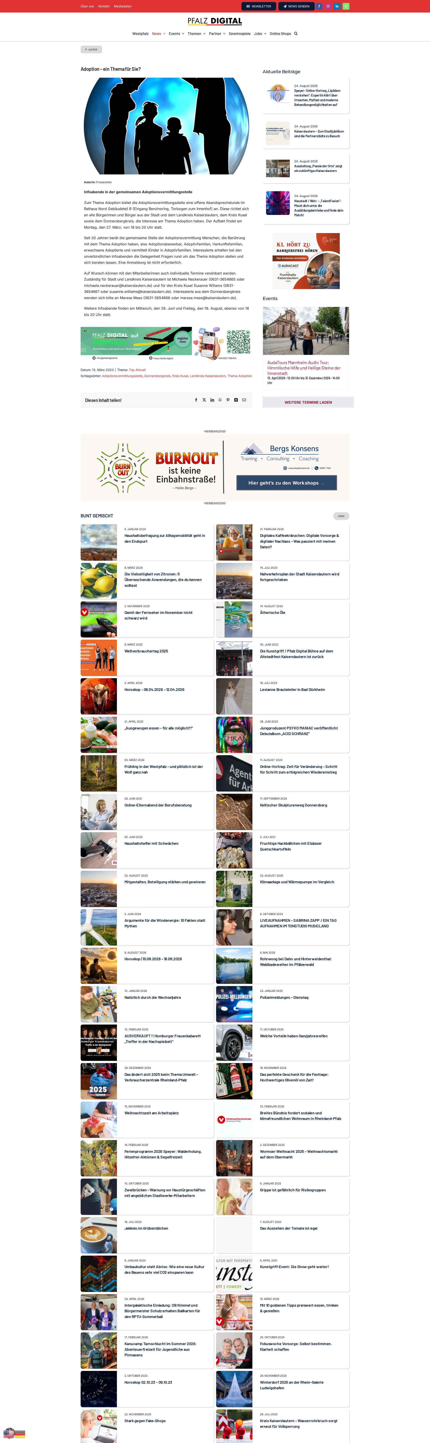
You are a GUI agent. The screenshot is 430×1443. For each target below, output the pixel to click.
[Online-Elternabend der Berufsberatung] (99, 784)
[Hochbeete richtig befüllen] (99, 1438)
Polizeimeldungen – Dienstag (284, 984)
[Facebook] (196, 400)
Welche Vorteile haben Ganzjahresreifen (294, 1023)
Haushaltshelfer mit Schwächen (151, 830)
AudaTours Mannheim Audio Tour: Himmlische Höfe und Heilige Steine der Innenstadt (303, 368)
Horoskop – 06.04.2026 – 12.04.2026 (155, 677)
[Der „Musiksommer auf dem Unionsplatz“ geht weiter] (234, 1438)
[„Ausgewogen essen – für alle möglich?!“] (99, 707)
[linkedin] (337, 6)
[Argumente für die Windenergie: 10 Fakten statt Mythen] (99, 899)
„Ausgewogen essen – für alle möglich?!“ (159, 715)
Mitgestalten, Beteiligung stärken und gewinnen (165, 869)
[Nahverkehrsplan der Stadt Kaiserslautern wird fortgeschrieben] (234, 553)
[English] (9, 1434)
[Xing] (236, 400)
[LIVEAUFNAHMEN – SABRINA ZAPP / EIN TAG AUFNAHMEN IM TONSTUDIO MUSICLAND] (234, 899)
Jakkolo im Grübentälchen (146, 1215)
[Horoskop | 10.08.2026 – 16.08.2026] (99, 938)
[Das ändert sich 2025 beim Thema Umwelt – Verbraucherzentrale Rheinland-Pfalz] (99, 1053)
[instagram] (328, 6)
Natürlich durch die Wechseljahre (153, 984)
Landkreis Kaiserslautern (208, 376)
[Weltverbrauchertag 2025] (99, 630)
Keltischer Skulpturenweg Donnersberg (293, 792)
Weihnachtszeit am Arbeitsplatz (152, 1100)
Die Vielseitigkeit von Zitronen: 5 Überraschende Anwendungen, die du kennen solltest (163, 567)
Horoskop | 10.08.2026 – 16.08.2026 (153, 946)
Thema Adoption (240, 376)
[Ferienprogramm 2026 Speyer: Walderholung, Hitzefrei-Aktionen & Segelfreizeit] (99, 1130)
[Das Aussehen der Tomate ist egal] (234, 1223)
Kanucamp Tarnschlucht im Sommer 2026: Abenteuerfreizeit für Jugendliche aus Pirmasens (161, 1337)
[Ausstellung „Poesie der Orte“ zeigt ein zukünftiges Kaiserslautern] (278, 159)
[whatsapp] (346, 6)
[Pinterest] (228, 400)
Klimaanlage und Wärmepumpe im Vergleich (297, 869)
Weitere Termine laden (308, 402)
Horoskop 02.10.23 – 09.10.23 (148, 1369)
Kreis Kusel (180, 376)
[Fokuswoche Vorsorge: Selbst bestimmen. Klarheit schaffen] (234, 1323)
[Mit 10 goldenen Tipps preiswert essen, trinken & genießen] (234, 1284)
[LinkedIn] (212, 400)
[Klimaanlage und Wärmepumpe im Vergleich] (234, 861)
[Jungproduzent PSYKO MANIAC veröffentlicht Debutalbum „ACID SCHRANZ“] (234, 707)
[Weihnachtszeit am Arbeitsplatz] (99, 1092)
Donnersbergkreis (157, 376)
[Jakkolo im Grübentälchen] (99, 1207)
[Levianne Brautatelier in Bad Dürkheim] (234, 669)
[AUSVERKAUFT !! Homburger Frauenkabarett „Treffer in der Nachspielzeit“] (99, 1015)
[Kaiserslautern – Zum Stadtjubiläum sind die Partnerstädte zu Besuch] (278, 124)
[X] (204, 400)
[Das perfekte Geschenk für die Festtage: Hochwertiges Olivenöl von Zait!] (234, 1053)
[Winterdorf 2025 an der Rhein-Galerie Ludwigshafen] (234, 1361)
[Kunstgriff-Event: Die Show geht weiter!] (234, 1246)
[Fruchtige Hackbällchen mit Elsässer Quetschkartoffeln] (234, 823)
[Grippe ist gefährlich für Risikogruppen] (234, 1169)
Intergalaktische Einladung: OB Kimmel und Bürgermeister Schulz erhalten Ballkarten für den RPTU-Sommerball (162, 1298)
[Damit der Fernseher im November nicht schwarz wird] (99, 592)
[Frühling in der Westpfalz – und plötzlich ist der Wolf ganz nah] (99, 746)
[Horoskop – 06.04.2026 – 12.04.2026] (99, 669)
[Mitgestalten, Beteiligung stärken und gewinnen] (99, 861)
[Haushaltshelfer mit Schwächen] (99, 823)
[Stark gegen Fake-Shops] (99, 1400)
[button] (296, 33)
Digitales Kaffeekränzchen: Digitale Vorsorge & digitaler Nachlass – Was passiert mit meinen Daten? (299, 529)
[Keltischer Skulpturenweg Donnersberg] (234, 784)
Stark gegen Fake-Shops (145, 1408)
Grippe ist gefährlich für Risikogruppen (293, 1177)
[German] (20, 1434)
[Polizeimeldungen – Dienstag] (234, 976)
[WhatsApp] (220, 400)
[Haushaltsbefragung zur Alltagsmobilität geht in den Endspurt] (99, 514)
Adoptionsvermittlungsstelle (122, 376)
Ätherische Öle (272, 600)
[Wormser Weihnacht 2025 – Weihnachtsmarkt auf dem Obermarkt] (234, 1130)
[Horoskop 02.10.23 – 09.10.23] (99, 1361)
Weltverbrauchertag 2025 (146, 638)
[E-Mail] (244, 400)
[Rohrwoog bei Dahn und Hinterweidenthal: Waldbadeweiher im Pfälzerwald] (234, 938)
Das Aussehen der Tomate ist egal (288, 1215)
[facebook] (319, 6)
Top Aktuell (137, 370)
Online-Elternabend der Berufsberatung (158, 792)
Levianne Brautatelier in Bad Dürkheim (292, 677)
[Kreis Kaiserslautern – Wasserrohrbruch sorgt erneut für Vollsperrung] (234, 1400)
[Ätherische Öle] (234, 592)
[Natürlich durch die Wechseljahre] (99, 976)
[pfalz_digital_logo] (215, 19)
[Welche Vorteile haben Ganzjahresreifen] (234, 1015)
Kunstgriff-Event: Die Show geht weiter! (294, 1254)
